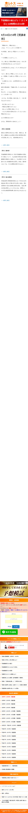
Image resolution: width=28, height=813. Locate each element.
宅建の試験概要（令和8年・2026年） (10, 656)
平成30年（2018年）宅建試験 (9, 729)
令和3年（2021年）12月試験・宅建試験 (11, 711)
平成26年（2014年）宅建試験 (9, 746)
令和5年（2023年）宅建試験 (8, 704)
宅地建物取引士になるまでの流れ (9, 667)
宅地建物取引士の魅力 (7, 663)
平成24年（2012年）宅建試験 (9, 753)
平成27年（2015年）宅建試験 (9, 739)
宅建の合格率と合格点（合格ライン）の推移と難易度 (14, 684)
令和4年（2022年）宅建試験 (8, 707)
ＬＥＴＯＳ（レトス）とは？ (8, 786)
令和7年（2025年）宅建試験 (8, 696)
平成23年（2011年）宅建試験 (9, 757)
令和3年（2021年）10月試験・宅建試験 (11, 714)
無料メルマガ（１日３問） (8, 789)
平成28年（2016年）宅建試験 (9, 736)
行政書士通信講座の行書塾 (8, 769)
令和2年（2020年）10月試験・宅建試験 (11, 721)
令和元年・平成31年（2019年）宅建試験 (11, 725)
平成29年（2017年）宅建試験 (9, 732)
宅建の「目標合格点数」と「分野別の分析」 (12, 681)
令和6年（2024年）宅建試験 (8, 700)
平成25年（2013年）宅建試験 (9, 750)
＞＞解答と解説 (5, 145)
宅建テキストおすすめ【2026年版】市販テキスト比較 (14, 797)
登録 (10, 626)
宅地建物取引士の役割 (7, 670)
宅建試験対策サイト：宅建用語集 (9, 765)
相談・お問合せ (5, 793)
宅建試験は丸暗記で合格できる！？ (10, 777)
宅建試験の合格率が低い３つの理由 (10, 688)
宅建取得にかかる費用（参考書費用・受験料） (13, 677)
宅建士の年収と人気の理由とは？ (9, 660)
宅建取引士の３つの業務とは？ (9, 674)
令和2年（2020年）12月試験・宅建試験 (11, 718)
